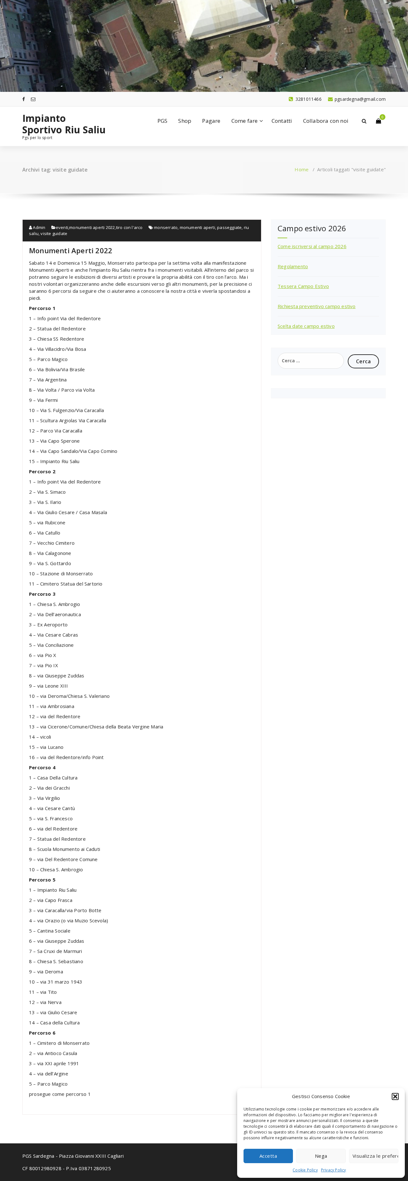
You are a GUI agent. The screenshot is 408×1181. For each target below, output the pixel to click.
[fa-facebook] (23, 99)
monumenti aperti (197, 227)
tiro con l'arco (129, 227)
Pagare (211, 120)
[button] (395, 1096)
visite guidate (53, 233)
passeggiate (229, 227)
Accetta (268, 1156)
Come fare (244, 120)
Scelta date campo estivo (306, 326)
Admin (38, 227)
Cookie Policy (305, 1170)
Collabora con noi (325, 120)
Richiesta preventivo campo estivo (317, 306)
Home (302, 169)
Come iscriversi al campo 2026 (312, 246)
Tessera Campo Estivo (303, 286)
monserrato (166, 227)
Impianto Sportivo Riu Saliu (64, 124)
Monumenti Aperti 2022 (70, 250)
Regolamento (293, 266)
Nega (321, 1156)
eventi (62, 227)
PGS (162, 120)
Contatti (282, 120)
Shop (184, 120)
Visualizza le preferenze (375, 1156)
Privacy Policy (333, 1170)
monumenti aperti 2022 (92, 227)
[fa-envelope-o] (33, 99)
